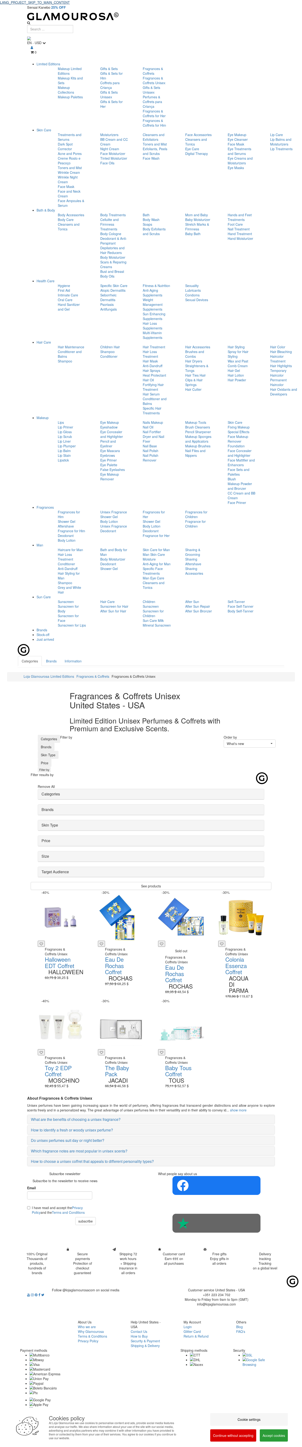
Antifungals (108, 309)
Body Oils (107, 276)
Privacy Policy (88, 1341)
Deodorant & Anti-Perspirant (113, 240)
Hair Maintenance (71, 347)
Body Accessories (71, 214)
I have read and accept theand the (58, 1210)
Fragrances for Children (196, 514)
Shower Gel (66, 521)
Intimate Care (68, 295)
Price (44, 763)
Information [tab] (73, 661)
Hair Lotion (236, 375)
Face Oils (107, 163)
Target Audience (55, 871)
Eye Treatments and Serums (239, 151)
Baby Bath (193, 233)
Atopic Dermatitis (113, 290)
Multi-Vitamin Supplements (152, 335)
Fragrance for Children (195, 523)
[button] (250, 744)
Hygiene (64, 285)
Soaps (147, 224)
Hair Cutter (193, 389)
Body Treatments (113, 214)
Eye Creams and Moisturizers (240, 160)
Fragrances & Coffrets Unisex (154, 80)
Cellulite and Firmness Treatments (109, 224)
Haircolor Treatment (277, 358)
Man (40, 545)
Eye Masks (236, 167)
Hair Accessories (197, 347)
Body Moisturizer (112, 257)
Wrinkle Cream (69, 172)
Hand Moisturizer (240, 238)
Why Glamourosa (91, 1331)
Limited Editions (48, 64)
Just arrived (45, 639)
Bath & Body (46, 210)
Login (188, 1326)
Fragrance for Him (71, 530)
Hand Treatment (240, 233)
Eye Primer (108, 460)
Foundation (236, 446)
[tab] (151, 794)
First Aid (64, 290)
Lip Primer (65, 427)
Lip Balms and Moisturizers (280, 141)
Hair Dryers (193, 361)
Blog (239, 1326)
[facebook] (39, 1294)
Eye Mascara (110, 450)
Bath (146, 214)
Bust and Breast (112, 271)
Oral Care (65, 299)
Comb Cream (238, 365)
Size (45, 856)
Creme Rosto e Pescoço (69, 160)
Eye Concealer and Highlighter (111, 434)
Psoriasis (107, 304)
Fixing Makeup (239, 427)
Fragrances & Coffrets (153, 71)
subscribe (85, 1221)
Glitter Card (192, 1331)
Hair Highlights (281, 365)
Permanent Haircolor (278, 382)
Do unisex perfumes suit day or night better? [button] (67, 1140)
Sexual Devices (196, 299)
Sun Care (44, 597)
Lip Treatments (281, 148)
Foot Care (235, 224)
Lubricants (193, 290)
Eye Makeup (237, 134)
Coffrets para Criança (110, 85)
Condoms (192, 295)
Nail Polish (150, 450)
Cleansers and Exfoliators (153, 137)
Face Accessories (198, 134)
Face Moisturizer (112, 153)
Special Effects (238, 431)
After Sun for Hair (113, 611)
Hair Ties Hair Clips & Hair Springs (195, 380)
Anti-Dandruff (152, 365)
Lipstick (63, 460)
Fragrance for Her (156, 535)
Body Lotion (67, 540)
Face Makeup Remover (238, 439)
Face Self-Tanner (240, 606)
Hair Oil (148, 380)
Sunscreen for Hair (114, 606)
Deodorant (66, 535)
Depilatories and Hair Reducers (112, 250)
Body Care (66, 219)
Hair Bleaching (281, 351)
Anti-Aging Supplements (152, 292)
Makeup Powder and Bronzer (240, 486)
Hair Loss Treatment (150, 354)
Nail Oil (148, 427)
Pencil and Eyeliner (108, 443)
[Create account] (32, 47)
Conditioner (108, 356)
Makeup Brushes (197, 446)
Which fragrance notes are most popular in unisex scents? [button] (79, 1151)
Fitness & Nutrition (156, 285)
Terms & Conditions (92, 1336)
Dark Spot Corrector (65, 146)
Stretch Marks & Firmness (197, 226)
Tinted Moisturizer (113, 158)
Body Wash (151, 219)
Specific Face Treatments (153, 571)
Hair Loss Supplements (152, 325)
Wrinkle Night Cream (68, 179)
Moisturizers (109, 134)
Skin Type (48, 755)
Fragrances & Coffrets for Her (154, 113)
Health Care (46, 281)
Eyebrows (107, 455)
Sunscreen (66, 601)
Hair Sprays (151, 370)
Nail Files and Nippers (195, 453)
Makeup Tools (195, 422)
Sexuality (192, 285)
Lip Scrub (65, 436)
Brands (42, 630)
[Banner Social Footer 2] (216, 1223)
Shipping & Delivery (145, 1345)
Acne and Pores (70, 153)
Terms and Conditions (68, 1212)
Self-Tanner (236, 601)
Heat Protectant (154, 375)
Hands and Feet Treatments (240, 217)
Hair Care (44, 342)
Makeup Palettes (70, 97)
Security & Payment (145, 1341)
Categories (49, 738)
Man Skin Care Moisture (154, 556)
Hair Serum (151, 394)
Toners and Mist (70, 167)
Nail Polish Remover (150, 457)
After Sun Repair (197, 606)
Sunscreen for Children (153, 613)
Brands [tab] (51, 661)
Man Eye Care (153, 578)
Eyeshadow (108, 427)
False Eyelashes (112, 469)
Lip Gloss (65, 431)
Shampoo (65, 361)
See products (151, 886)
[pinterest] (36, 1294)
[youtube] (29, 1294)
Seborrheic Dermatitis (108, 297)
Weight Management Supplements (153, 304)
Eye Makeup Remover (109, 476)
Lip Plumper (67, 446)
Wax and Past (238, 361)
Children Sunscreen (151, 604)
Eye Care (192, 148)
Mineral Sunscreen (157, 625)
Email (31, 1187)
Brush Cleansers (197, 427)
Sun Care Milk (153, 620)
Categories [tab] (30, 661)
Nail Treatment (239, 229)
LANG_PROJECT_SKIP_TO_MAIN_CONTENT (35, 2)
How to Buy (139, 1336)
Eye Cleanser (238, 139)
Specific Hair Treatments (152, 410)
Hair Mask (150, 361)
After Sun (192, 601)
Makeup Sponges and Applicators (198, 439)
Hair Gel (234, 370)
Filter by (44, 770)
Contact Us (139, 1331)
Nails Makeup (153, 422)
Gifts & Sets (109, 68)
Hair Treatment (154, 347)
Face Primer (237, 502)
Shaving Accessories (194, 571)
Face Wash (151, 158)
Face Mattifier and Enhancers (241, 462)
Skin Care (44, 130)
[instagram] (33, 1294)
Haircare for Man (70, 549)
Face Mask (66, 186)
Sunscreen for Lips (72, 625)
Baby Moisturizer (197, 219)
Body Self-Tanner (240, 611)
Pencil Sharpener (198, 431)
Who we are (87, 1326)
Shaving (191, 559)
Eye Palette (108, 464)
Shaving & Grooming (192, 552)
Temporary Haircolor (278, 373)
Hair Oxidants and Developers (283, 391)
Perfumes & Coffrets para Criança (152, 102)
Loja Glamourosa (36, 676)
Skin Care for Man (156, 549)
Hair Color (277, 347)
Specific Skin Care (113, 285)
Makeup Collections (66, 90)
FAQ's (240, 1331)
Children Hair (110, 347)
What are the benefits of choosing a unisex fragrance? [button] (76, 1119)
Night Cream (109, 148)
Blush (232, 479)
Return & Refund (196, 1336)
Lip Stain (64, 455)
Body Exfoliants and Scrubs (154, 231)
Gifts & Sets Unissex (109, 94)
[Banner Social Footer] (216, 1185)
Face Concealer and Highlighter (240, 453)
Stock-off (43, 634)
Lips (61, 422)
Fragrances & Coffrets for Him (154, 123)
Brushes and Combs (194, 354)
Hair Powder (237, 380)
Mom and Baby (196, 214)
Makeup (43, 417)
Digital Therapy (196, 153)
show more (238, 1110)
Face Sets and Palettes (238, 472)
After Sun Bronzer (198, 611)
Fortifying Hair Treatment (153, 387)
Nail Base (150, 446)
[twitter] (42, 1294)
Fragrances (45, 507)
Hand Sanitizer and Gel (69, 307)
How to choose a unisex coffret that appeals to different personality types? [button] (92, 1161)
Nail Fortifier (152, 431)
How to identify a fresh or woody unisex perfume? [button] (72, 1130)
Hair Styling (236, 347)
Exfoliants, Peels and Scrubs (155, 151)
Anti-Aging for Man (157, 563)
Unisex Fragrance (113, 512)
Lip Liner (64, 441)
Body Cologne (110, 233)
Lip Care (276, 134)
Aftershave (66, 526)
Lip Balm (64, 450)
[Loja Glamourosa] (151, 16)
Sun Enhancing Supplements (154, 316)
